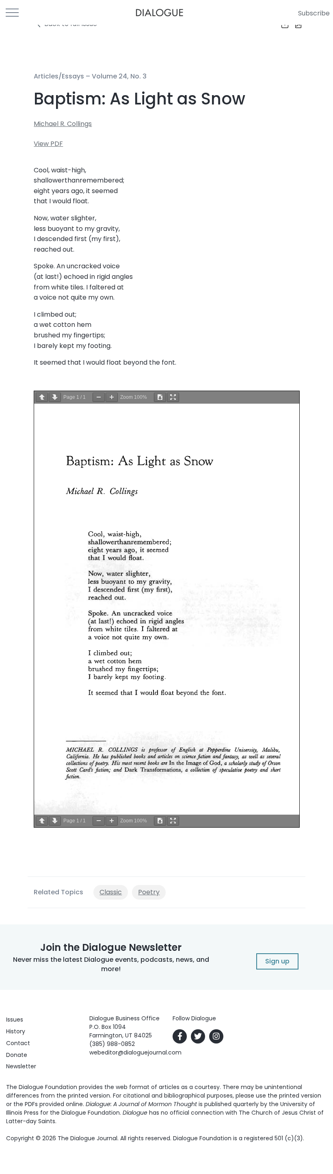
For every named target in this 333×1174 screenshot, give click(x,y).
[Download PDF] (160, 397)
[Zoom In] (112, 397)
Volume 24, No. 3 (119, 76)
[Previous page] (42, 397)
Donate (16, 1055)
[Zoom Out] (99, 397)
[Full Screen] (173, 397)
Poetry (149, 892)
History (15, 1031)
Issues (14, 1019)
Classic (110, 892)
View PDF (48, 143)
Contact (18, 1043)
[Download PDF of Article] (293, 25)
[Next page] (55, 397)
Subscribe (314, 13)
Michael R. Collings (63, 123)
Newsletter (21, 1066)
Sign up (277, 961)
